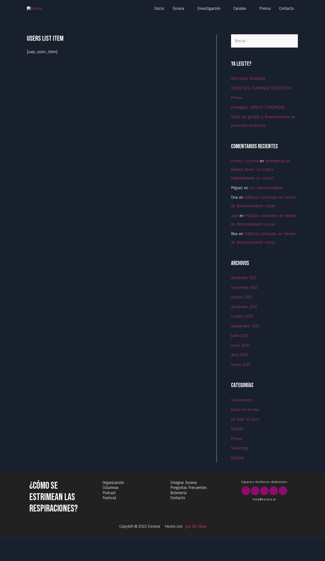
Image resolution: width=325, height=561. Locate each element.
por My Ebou (196, 526)
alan (234, 215)
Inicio (159, 8)
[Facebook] (245, 491)
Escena (178, 8)
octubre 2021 (241, 297)
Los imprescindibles (266, 188)
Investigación (208, 8)
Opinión (237, 429)
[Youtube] (264, 491)
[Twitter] (255, 491)
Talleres (237, 458)
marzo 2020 (241, 364)
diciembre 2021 (243, 277)
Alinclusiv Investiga (248, 78)
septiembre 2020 (245, 326)
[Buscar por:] (264, 41)
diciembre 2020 (244, 307)
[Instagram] (273, 491)
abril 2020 (239, 355)
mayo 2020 (240, 345)
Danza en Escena (245, 409)
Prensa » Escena (244, 161)
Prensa (265, 8)
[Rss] (283, 491)
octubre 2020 (242, 316)
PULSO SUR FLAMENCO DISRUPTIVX (261, 88)
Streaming (239, 448)
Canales (239, 8)
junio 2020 (240, 335)
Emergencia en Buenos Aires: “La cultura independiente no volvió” (260, 169)
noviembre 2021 (244, 287)
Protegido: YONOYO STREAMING (258, 107)
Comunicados (242, 400)
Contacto (286, 8)
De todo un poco (245, 419)
